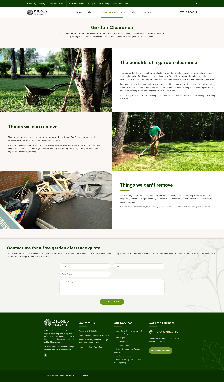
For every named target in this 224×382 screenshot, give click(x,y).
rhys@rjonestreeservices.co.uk (115, 3)
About (91, 12)
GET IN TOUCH (111, 302)
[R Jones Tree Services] (37, 12)
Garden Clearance (123, 356)
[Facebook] (196, 3)
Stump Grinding (122, 345)
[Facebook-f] (45, 355)
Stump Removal (122, 341)
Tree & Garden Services (112, 12)
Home (79, 12)
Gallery (133, 12)
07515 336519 (188, 12)
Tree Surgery (121, 338)
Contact (147, 12)
